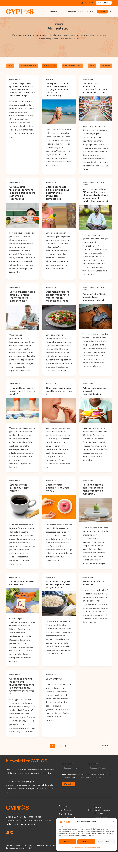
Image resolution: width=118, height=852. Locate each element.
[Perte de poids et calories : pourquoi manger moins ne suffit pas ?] (95, 510)
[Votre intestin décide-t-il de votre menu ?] (58, 507)
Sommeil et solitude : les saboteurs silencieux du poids (95, 297)
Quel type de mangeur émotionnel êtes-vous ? (59, 391)
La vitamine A (54, 678)
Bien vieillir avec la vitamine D (93, 583)
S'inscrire (68, 784)
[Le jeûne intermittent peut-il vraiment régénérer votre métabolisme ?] (22, 317)
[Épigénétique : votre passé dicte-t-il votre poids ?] (22, 410)
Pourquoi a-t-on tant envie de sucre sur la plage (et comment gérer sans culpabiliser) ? (58, 89)
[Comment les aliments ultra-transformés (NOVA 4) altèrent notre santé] (95, 108)
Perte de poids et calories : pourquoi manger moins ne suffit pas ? (93, 489)
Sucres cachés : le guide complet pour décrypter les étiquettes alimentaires (57, 192)
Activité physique (28, 66)
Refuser (86, 842)
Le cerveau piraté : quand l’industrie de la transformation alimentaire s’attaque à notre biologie (22, 89)
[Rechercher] (111, 11)
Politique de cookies (77, 847)
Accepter (67, 842)
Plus (89, 11)
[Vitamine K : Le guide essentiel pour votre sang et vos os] (58, 603)
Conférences (53, 11)
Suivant (105, 746)
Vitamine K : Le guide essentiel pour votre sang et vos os (58, 584)
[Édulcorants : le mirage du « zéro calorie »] (22, 507)
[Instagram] (11, 832)
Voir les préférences (105, 842)
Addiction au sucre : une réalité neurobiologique (94, 391)
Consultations (65, 814)
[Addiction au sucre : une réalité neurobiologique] (95, 410)
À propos (63, 806)
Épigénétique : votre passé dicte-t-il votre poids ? (22, 391)
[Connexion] (82, 3)
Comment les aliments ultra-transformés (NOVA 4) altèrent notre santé (96, 88)
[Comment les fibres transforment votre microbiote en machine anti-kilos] (58, 317)
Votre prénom (67, 764)
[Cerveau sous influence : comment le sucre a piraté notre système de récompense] (22, 215)
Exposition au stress (72, 66)
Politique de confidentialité (92, 847)
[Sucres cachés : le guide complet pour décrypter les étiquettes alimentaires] (58, 215)
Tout (10, 66)
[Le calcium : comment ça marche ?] (22, 600)
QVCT (92, 66)
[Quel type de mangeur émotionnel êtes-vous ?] (58, 410)
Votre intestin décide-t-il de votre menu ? (57, 487)
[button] (113, 822)
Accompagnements (72, 11)
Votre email (92, 764)
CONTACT (102, 11)
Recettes (106, 66)
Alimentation (49, 66)
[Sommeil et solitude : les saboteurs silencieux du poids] (95, 316)
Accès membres (103, 3)
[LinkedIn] (7, 832)
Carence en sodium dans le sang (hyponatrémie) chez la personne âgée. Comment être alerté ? (21, 686)
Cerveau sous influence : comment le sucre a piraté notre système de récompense (22, 192)
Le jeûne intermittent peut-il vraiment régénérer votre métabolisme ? (22, 296)
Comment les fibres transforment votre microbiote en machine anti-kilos (57, 296)
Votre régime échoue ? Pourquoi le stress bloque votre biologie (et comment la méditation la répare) (95, 195)
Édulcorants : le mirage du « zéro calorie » (19, 487)
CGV (30, 848)
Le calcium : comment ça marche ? (22, 583)
